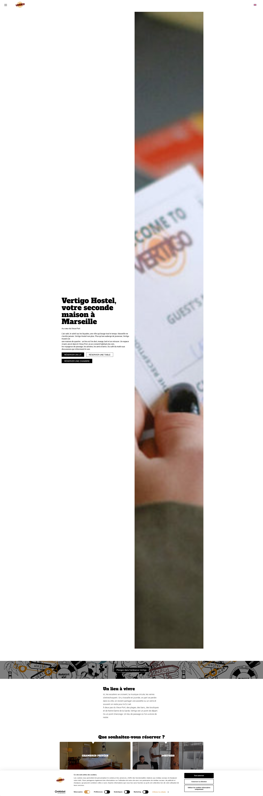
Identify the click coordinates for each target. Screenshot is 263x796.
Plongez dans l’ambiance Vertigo (131, 670)
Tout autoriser (199, 775)
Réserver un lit (72, 354)
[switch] (107, 792)
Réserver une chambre (77, 361)
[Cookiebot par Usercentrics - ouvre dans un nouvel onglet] (60, 792)
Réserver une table (99, 354)
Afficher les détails (159, 792)
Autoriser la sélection (199, 781)
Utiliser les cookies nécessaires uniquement (199, 788)
